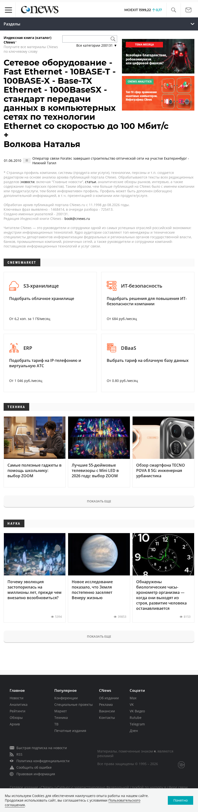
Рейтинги (17, 711)
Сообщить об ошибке (34, 767)
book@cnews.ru (77, 218)
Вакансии (107, 711)
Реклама (106, 704)
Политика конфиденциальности (43, 761)
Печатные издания (70, 730)
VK (132, 704)
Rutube (135, 717)
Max (133, 698)
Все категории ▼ (96, 45)
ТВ (56, 724)
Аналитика (19, 704)
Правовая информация (35, 774)
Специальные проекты (73, 704)
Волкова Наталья (42, 144)
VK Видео (137, 711)
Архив (15, 724)
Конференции (66, 698)
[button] (173, 10)
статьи (90, 181)
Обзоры (16, 717)
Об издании (109, 698)
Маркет (60, 711)
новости (28, 181)
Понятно (180, 800)
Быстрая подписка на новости (41, 747)
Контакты (107, 717)
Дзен (134, 730)
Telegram (137, 724)
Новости (16, 698)
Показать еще (99, 501)
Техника (61, 717)
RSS (19, 754)
